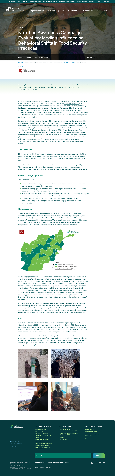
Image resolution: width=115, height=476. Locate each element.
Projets (62, 437)
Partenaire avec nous (91, 431)
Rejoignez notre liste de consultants (54, 1)
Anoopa (22, 465)
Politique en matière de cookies (43, 467)
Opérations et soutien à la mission (43, 436)
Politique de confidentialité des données (58, 462)
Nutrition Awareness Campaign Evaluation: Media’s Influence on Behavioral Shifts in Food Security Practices (52, 40)
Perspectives (88, 11)
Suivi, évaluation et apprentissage (40, 430)
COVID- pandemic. (71, 103)
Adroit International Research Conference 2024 (69, 434)
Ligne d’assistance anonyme (85, 1)
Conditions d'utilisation (40, 462)
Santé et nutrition (81, 63)
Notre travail (73, 11)
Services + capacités (56, 11)
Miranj (17, 465)
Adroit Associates (24, 165)
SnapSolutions (70, 1)
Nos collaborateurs (16, 444)
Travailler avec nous (35, 1)
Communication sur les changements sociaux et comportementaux (43, 63)
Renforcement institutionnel (43, 443)
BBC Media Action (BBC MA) (29, 154)
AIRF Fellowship (103, 11)
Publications (63, 439)
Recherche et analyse (41, 433)
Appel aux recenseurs (91, 438)
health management (32, 135)
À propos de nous (37, 11)
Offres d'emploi (89, 429)
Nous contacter (23, 1)
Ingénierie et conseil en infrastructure (42, 440)
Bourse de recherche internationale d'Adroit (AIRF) (68, 430)
